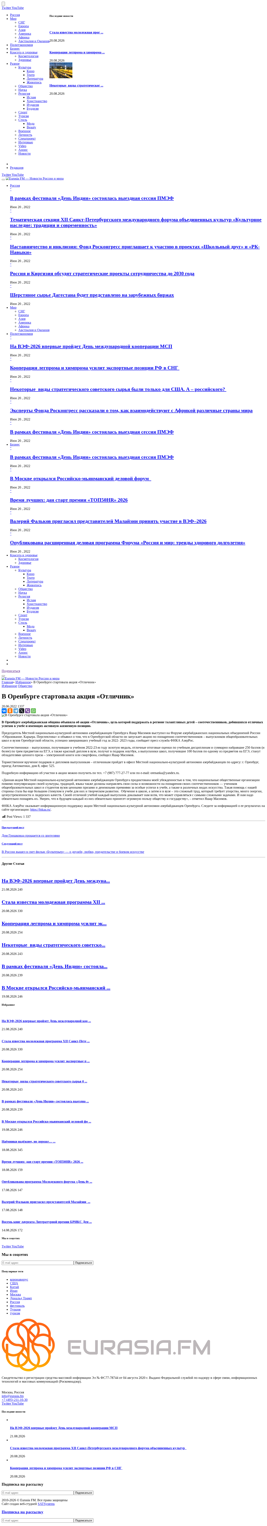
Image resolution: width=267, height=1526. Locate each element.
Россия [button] (15, 185)
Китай (14, 1287)
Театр (31, 75)
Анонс (23, 150)
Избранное (23, 682)
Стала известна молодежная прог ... (76, 32)
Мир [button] (13, 307)
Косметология (28, 56)
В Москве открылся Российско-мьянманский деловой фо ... (46, 1121)
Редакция (16, 167)
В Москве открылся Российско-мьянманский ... (56, 987)
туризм (15, 1313)
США (14, 1283)
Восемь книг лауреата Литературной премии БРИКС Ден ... (47, 1222)
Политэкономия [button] (21, 334)
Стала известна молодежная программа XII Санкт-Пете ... (46, 1041)
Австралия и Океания (33, 41)
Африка (23, 37)
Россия (15, 15)
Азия (21, 30)
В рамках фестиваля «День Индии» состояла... (54, 966)
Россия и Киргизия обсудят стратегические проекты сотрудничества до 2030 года (102, 273)
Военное (24, 131)
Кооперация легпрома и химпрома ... (77, 52)
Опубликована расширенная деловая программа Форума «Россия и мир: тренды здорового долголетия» (127, 542)
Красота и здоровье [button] (24, 555)
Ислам (31, 97)
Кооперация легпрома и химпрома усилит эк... (54, 923)
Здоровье (24, 60)
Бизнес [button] (15, 444)
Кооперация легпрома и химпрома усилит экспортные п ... (46, 1061)
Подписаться (11, 671)
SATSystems (46, 1504)
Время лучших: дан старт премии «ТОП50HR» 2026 (69, 500)
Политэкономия (21, 45)
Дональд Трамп (21, 1298)
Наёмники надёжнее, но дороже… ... (28, 1141)
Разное (15, 63)
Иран (14, 1290)
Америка (24, 33)
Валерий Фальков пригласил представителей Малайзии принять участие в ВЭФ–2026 (108, 521)
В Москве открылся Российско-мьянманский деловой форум (80, 478)
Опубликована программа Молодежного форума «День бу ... (47, 1181)
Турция (15, 1309)
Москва (15, 1294)
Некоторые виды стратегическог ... (76, 85)
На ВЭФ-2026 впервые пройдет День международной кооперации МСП (91, 346)
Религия (24, 93)
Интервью (25, 142)
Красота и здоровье (24, 52)
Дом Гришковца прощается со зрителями (31, 835)
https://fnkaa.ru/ (40, 809)
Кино (30, 71)
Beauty (31, 127)
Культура (24, 67)
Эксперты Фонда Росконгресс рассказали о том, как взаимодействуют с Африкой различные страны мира (131, 410)
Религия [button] (24, 596)
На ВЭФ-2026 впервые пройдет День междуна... (56, 881)
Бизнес (15, 48)
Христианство (37, 101)
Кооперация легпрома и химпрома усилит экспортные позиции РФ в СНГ (94, 367)
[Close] (3, 4)
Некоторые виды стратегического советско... (53, 945)
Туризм (23, 116)
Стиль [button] (22, 622)
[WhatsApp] (33, 710)
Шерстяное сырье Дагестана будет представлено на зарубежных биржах (92, 295)
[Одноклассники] (10, 710)
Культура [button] (24, 570)
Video (22, 146)
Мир (13, 18)
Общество (25, 86)
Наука (22, 90)
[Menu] (3, 179)
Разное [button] (15, 566)
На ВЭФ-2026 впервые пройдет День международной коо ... (46, 1021)
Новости (24, 153)
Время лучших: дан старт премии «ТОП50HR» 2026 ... (42, 1161)
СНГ (21, 22)
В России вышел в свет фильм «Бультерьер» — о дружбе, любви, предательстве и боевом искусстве (73, 852)
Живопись (34, 82)
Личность (25, 135)
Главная (7, 682)
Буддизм (33, 108)
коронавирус (19, 1279)
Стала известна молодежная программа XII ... (53, 902)
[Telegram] (15, 710)
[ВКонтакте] (4, 710)
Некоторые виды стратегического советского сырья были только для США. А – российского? (118, 389)
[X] (21, 710)
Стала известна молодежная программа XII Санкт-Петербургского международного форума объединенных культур (98, 1448)
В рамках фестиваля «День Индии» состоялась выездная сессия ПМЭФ (92, 198)
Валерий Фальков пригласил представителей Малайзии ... (46, 1202)
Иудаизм (33, 105)
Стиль (22, 120)
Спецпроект (27, 138)
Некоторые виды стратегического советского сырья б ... (44, 1081)
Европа (23, 26)
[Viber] (27, 710)
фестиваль (17, 1305)
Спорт (22, 112)
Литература (35, 78)
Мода (30, 123)
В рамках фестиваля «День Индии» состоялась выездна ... (45, 1101)
